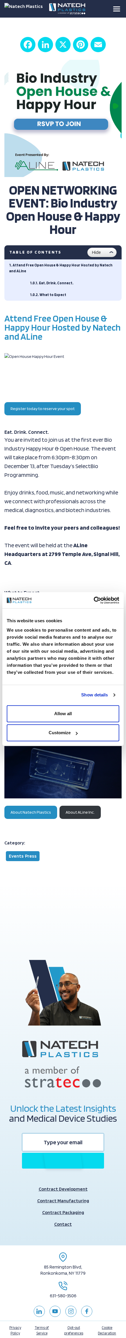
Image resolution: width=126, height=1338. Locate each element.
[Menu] (117, 9)
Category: (14, 843)
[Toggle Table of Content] (102, 252)
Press (31, 856)
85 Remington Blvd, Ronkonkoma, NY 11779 (63, 1270)
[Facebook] (28, 44)
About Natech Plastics (31, 812)
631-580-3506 (63, 1295)
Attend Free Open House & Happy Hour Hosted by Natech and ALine (61, 268)
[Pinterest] (80, 44)
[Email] (98, 44)
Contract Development (63, 1189)
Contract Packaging (63, 1212)
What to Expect (53, 295)
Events (16, 856)
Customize (60, 732)
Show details (94, 694)
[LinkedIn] (45, 44)
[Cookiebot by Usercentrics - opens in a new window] (93, 600)
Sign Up (63, 1160)
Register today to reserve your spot (43, 408)
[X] (63, 44)
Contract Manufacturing (63, 1200)
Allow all (63, 713)
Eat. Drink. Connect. (56, 283)
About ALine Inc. (80, 812)
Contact (63, 1224)
